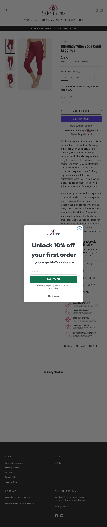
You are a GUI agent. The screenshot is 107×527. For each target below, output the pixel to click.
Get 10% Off (53, 279)
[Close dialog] (79, 228)
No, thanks (53, 296)
